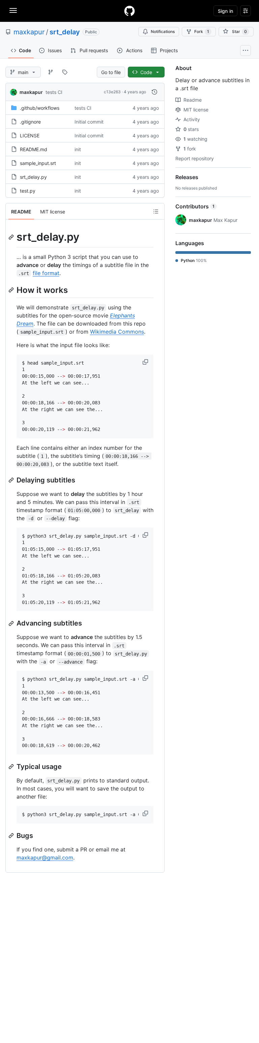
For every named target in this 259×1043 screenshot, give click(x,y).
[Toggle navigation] (13, 10)
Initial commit (89, 122)
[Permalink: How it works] (12, 290)
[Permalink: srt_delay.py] (12, 237)
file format (46, 273)
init (78, 149)
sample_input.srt (38, 163)
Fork (201, 31)
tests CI (54, 92)
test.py (27, 191)
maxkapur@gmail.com (45, 857)
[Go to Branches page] (51, 72)
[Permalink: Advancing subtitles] (12, 623)
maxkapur (29, 32)
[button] (146, 362)
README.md (33, 149)
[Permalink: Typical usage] (12, 766)
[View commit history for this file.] (154, 92)
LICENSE (29, 135)
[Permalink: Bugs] (12, 835)
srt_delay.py (33, 177)
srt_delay (65, 32)
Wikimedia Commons (117, 331)
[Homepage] (129, 10)
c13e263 (112, 91)
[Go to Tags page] (65, 72)
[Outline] (156, 211)
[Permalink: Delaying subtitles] (12, 480)
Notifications (163, 31)
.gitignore (30, 122)
